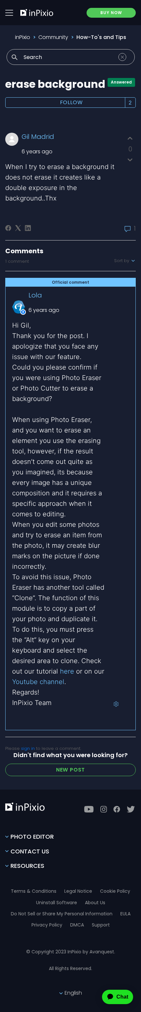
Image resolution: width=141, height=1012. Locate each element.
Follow (71, 102)
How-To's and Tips (101, 37)
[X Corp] (18, 228)
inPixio (22, 37)
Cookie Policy (115, 891)
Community (53, 37)
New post (70, 769)
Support (101, 925)
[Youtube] (88, 809)
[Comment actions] (116, 704)
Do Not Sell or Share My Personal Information (61, 914)
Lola (35, 295)
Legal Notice (78, 891)
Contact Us (29, 851)
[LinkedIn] (28, 228)
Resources (27, 866)
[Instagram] (104, 809)
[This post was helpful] (130, 138)
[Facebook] (8, 228)
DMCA (77, 925)
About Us (95, 903)
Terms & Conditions (33, 891)
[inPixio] (36, 12)
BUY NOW (111, 12)
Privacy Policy (46, 925)
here (67, 671)
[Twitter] (131, 809)
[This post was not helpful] (130, 159)
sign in (28, 748)
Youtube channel (38, 682)
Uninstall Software (56, 903)
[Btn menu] (9, 13)
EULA (125, 914)
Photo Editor (32, 836)
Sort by (122, 260)
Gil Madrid (38, 136)
